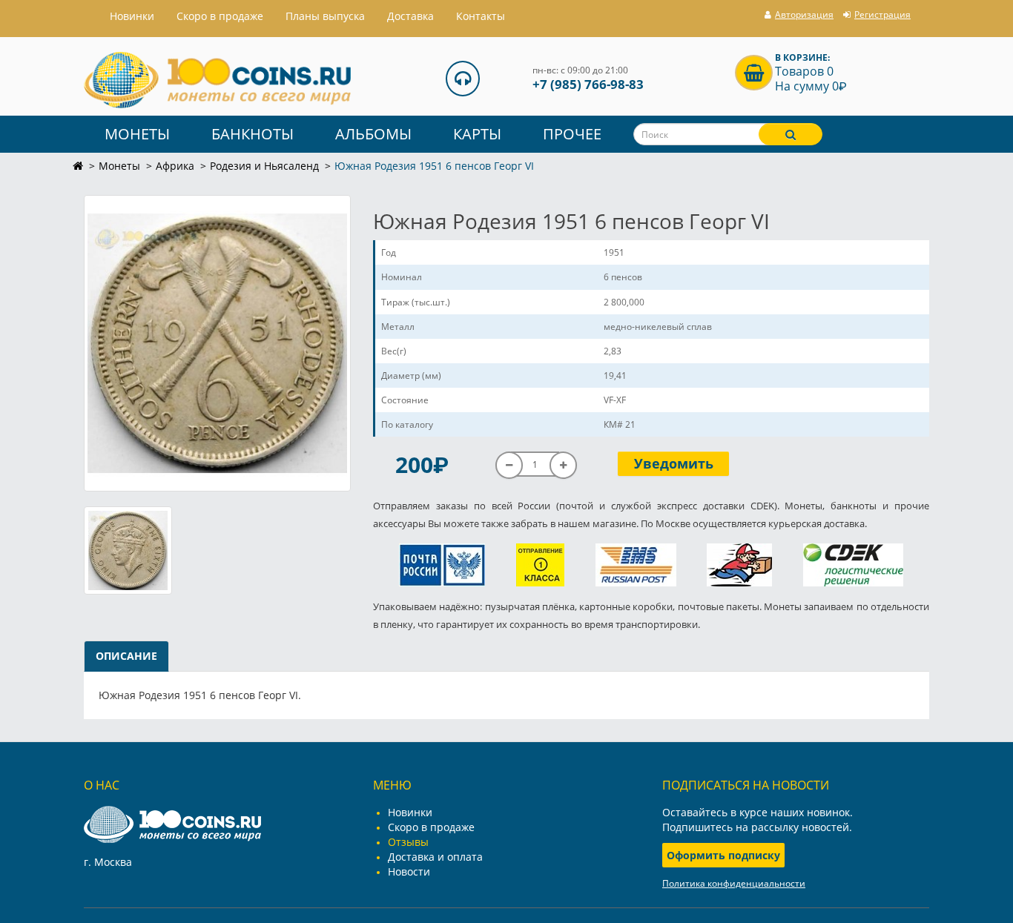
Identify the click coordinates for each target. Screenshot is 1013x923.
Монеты (137, 134)
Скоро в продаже (219, 16)
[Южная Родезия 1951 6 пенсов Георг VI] (217, 343)
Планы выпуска (325, 16)
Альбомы (373, 134)
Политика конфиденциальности (733, 883)
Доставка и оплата (435, 857)
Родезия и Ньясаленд (264, 166)
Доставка (410, 16)
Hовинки (132, 16)
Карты (477, 134)
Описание (126, 656)
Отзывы (408, 842)
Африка (175, 166)
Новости (409, 871)
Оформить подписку (723, 855)
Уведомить (673, 463)
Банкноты (252, 134)
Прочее (572, 134)
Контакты (480, 16)
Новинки (410, 812)
